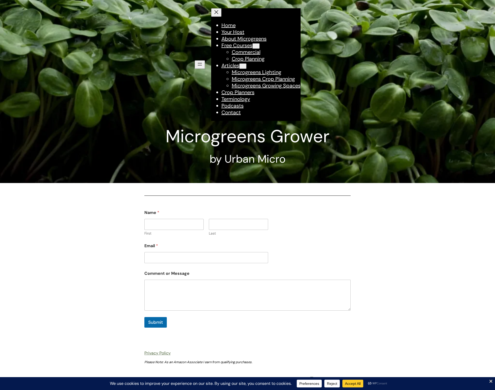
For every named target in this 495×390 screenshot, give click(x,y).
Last (212, 233)
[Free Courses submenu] (256, 46)
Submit (155, 322)
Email (151, 245)
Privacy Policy (157, 353)
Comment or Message (166, 273)
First (147, 233)
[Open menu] (200, 64)
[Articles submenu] (242, 66)
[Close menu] (216, 12)
